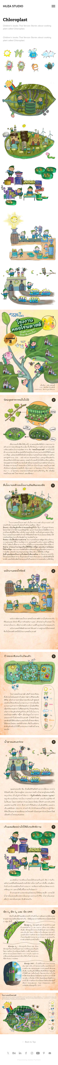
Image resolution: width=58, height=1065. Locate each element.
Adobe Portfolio (34, 1059)
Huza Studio (13, 6)
